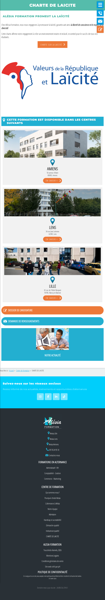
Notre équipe (52, 509)
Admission (52, 514)
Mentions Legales (52, 555)
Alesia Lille (53, 433)
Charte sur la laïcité (51, 44)
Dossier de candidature (20, 310)
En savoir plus (52, 578)
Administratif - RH (52, 467)
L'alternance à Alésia (52, 503)
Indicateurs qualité (52, 530)
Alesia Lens (53, 438)
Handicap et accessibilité (52, 519)
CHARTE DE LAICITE (52, 536)
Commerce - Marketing (52, 478)
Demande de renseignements (23, 321)
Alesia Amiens (54, 444)
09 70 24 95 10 (54, 449)
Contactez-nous (54, 455)
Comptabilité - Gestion (52, 473)
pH (59, 566)
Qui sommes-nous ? (52, 492)
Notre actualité (53, 355)
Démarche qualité (52, 525)
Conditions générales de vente (52, 561)
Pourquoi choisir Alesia (52, 498)
